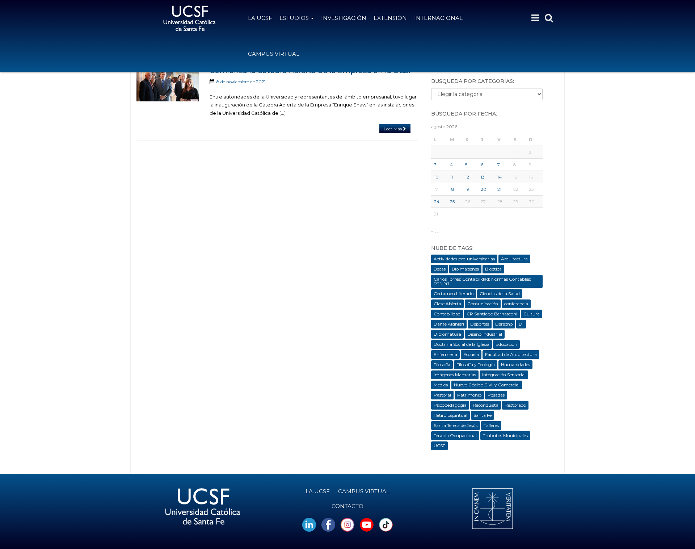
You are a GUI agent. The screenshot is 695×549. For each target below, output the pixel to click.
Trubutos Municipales (505, 435)
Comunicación (482, 303)
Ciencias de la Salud (500, 293)
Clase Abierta (447, 303)
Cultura (531, 314)
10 (436, 177)
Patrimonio (469, 395)
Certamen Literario (453, 293)
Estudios (294, 17)
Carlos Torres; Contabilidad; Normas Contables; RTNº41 (482, 281)
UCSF (439, 445)
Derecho (504, 324)
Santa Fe (482, 415)
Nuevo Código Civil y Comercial (486, 384)
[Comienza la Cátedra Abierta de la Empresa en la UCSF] (167, 84)
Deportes (479, 324)
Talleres (491, 425)
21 (499, 189)
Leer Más (393, 128)
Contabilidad (447, 314)
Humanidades (515, 364)
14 (499, 177)
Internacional (438, 17)
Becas (440, 269)
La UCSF (260, 17)
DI (521, 324)
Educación (506, 344)
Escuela (471, 354)
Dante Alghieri (449, 324)
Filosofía (442, 364)
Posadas (496, 395)
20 (483, 189)
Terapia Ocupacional (455, 435)
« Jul (436, 231)
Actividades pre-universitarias (464, 258)
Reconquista (485, 405)
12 (467, 177)
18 (452, 189)
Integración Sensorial (504, 374)
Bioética (493, 269)
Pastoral (442, 395)
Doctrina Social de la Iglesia (461, 344)
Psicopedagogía (450, 405)
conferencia (516, 303)
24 (436, 201)
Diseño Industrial (484, 334)
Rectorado (515, 405)
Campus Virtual (273, 53)
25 (452, 201)
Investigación (343, 17)
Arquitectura (514, 258)
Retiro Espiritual (450, 415)
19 (467, 189)
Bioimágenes (465, 269)
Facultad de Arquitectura (511, 354)
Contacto (347, 506)
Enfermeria (445, 354)
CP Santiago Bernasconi (492, 314)
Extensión (390, 17)
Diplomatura (447, 334)
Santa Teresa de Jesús (455, 425)
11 (451, 177)
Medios (441, 384)
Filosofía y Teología (475, 364)
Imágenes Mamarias (455, 374)
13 (483, 177)
